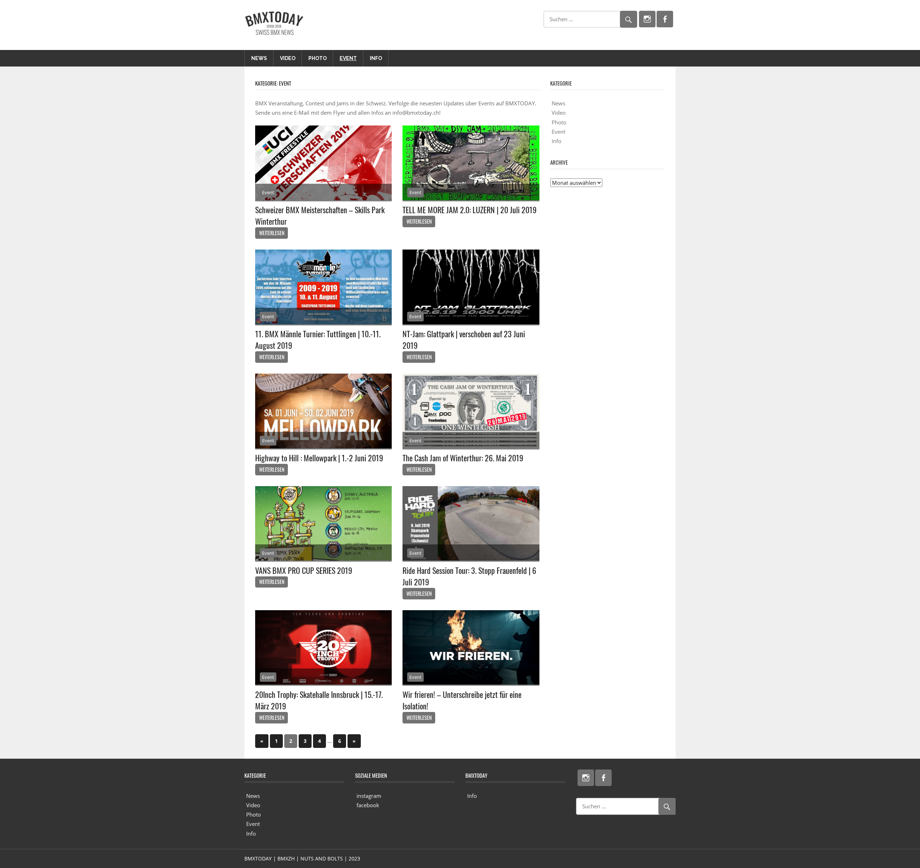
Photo (317, 58)
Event (348, 58)
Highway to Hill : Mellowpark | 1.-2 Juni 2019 (319, 457)
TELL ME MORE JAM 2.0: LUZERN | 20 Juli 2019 (469, 209)
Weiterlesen (271, 233)
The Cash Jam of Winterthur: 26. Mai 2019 (462, 457)
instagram (368, 795)
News (259, 58)
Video (287, 58)
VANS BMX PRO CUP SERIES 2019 (303, 570)
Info (376, 58)
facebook (367, 805)
